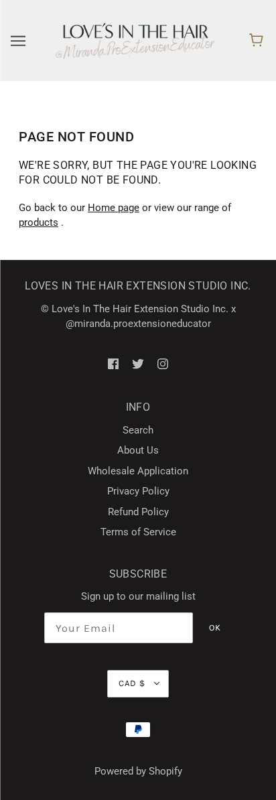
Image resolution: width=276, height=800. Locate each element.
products (38, 222)
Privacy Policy (138, 491)
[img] (113, 363)
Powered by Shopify (138, 771)
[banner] (135, 40)
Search (138, 430)
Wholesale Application (138, 471)
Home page (113, 208)
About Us (138, 450)
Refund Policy (138, 512)
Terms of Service (138, 532)
